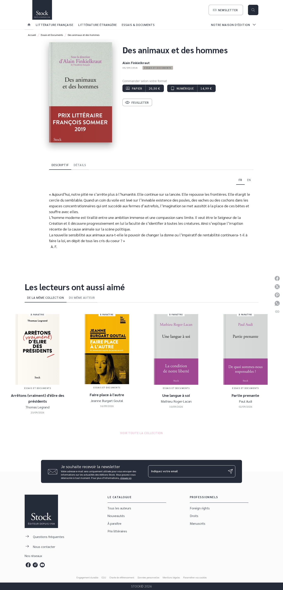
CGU (104, 577)
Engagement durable (87, 577)
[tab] (29, 25)
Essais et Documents (52, 34)
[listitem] (28, 564)
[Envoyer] (230, 471)
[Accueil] (42, 10)
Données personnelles (148, 577)
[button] (226, 10)
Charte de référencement (121, 577)
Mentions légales (171, 577)
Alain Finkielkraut (136, 63)
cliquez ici (125, 477)
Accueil (32, 34)
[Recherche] (253, 10)
